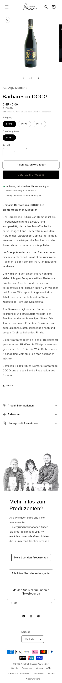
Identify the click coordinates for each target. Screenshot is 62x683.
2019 (39, 124)
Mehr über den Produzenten (31, 557)
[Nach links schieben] (23, 78)
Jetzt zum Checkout (31, 174)
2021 (9, 124)
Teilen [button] (9, 385)
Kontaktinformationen (20, 673)
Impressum (39, 673)
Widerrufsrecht (33, 679)
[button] (7, 7)
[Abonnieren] (51, 603)
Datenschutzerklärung (32, 668)
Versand (19, 112)
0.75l (9, 137)
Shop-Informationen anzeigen (24, 195)
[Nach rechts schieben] (38, 78)
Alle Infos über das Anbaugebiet (31, 573)
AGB (48, 668)
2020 (24, 124)
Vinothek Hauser (29, 664)
